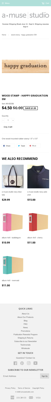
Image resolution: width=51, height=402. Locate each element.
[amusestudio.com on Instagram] (29, 364)
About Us (25, 313)
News (25, 327)
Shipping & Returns (25, 337)
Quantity (5, 116)
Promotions (25, 331)
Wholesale (25, 348)
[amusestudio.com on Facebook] (15, 364)
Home (4, 34)
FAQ (25, 324)
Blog (25, 320)
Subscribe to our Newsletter (25, 341)
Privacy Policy (10, 388)
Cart (47, 3)
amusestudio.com (27, 392)
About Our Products (25, 317)
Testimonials (25, 344)
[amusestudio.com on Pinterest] (22, 364)
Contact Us (30, 357)
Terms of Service (24, 388)
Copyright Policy (38, 388)
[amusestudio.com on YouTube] (36, 364)
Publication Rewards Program (25, 334)
